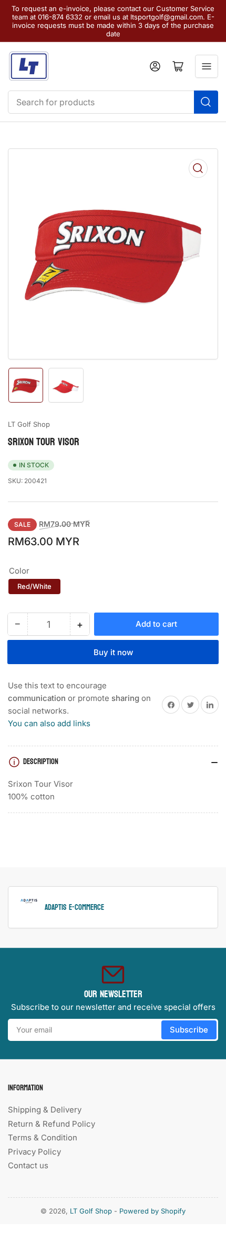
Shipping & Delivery (44, 1110)
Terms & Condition (42, 1137)
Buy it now (113, 652)
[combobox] (113, 102)
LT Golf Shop (29, 424)
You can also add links (49, 723)
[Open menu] (206, 66)
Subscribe (189, 1030)
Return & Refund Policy (51, 1124)
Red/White (34, 586)
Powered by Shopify (152, 1211)
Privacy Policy (34, 1152)
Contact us (28, 1165)
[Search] (206, 102)
